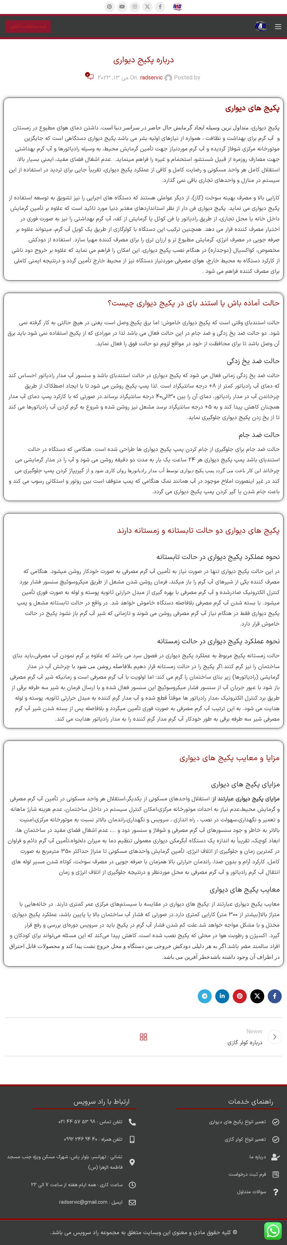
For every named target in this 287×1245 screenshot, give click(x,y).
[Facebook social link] (160, 7)
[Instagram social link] (135, 7)
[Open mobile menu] (278, 27)
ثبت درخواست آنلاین (28, 26)
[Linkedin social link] (222, 996)
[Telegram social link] (205, 996)
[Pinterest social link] (109, 7)
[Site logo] (177, 6)
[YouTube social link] (122, 7)
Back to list (143, 1037)
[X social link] (147, 7)
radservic (151, 78)
